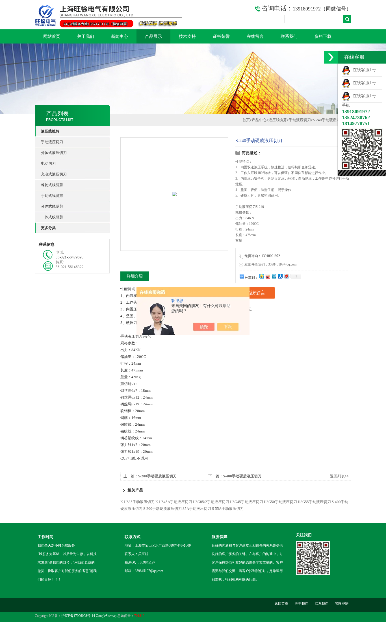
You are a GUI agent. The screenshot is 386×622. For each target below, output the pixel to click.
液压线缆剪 (277, 120)
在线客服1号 (363, 70)
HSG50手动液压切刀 (280, 502)
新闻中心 (119, 36)
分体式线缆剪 (52, 206)
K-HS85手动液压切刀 (137, 502)
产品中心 (259, 120)
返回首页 (281, 604)
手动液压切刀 (52, 142)
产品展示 (153, 36)
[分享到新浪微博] (267, 276)
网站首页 (51, 36)
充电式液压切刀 (54, 174)
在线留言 (255, 36)
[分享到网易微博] (286, 276)
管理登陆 (341, 604)
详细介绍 (135, 276)
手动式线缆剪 (52, 195)
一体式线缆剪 (52, 217)
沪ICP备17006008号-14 (78, 616)
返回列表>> (339, 476)
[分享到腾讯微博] (274, 276)
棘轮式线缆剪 (52, 185)
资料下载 (323, 36)
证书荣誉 (221, 36)
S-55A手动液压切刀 (228, 508)
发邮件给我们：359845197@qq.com (270, 264)
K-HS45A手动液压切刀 (173, 502)
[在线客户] (331, 57)
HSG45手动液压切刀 (246, 502)
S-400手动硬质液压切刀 (242, 476)
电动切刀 (48, 163)
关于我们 (85, 36)
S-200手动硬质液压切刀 (157, 476)
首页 (246, 120)
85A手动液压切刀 (197, 508)
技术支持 (187, 36)
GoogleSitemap (106, 616)
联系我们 (289, 36)
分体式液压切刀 (54, 153)
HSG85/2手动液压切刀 (211, 502)
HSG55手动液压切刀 (314, 502)
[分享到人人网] (280, 276)
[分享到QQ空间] (261, 276)
